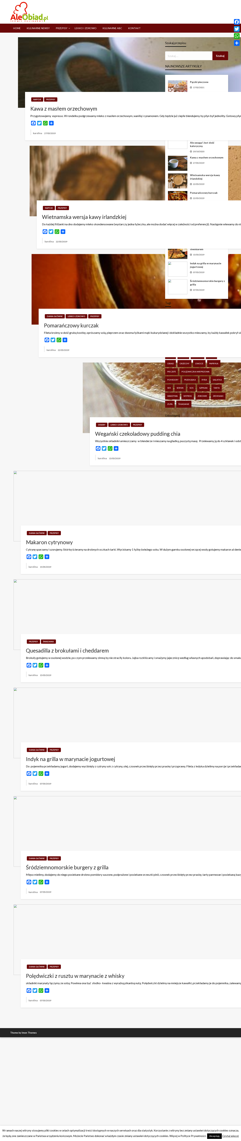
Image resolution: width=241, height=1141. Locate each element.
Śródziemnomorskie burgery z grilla (207, 282)
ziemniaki (218, 396)
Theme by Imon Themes (23, 1032)
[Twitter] (236, 28)
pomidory (172, 379)
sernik (180, 388)
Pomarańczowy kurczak (204, 192)
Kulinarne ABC (112, 28)
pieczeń (171, 371)
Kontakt (134, 28)
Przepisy (61, 28)
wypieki (187, 396)
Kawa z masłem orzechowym (206, 157)
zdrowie (202, 396)
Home (17, 28)
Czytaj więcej (230, 1135)
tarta (216, 388)
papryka (213, 363)
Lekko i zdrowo (86, 28)
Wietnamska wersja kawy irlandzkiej (205, 177)
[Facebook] (236, 21)
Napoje (37, 99)
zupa (170, 404)
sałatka (217, 379)
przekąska (190, 379)
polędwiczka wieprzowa (195, 371)
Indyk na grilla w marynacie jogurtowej (205, 265)
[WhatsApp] (236, 36)
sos (191, 388)
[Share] (236, 43)
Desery (101, 425)
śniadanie (183, 404)
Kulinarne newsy (38, 28)
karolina (38, 133)
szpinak (203, 388)
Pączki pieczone (199, 81)
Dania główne (55, 316)
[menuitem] (17, 28)
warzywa (172, 396)
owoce (199, 363)
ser (169, 388)
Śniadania (48, 641)
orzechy (184, 363)
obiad (170, 363)
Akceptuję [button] (214, 1136)
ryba (204, 379)
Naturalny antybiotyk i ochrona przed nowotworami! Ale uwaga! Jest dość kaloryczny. (207, 140)
